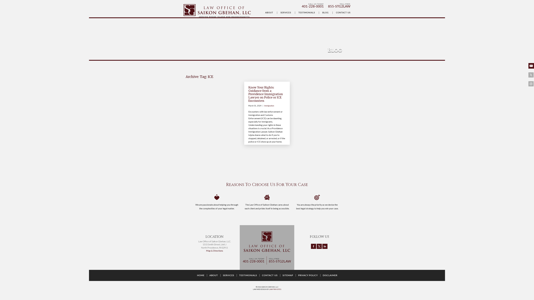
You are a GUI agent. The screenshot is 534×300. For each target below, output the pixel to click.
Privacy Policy (308, 275)
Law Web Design (260, 289)
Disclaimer (330, 275)
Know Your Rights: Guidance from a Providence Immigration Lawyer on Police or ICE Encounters (265, 94)
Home (200, 275)
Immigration (269, 106)
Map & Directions (214, 250)
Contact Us (343, 13)
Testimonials (306, 13)
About (269, 13)
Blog (325, 13)
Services (285, 13)
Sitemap (288, 275)
